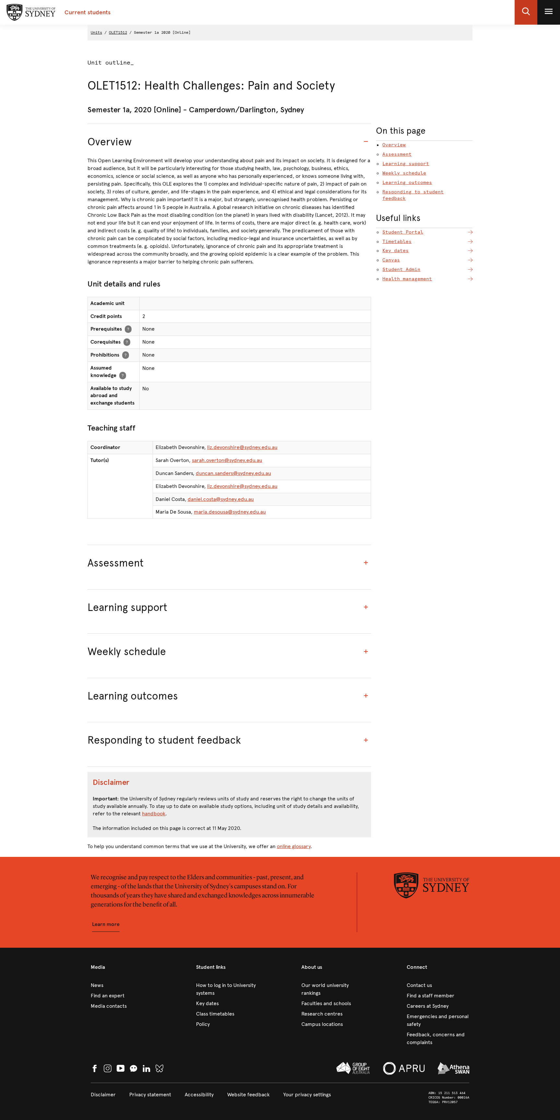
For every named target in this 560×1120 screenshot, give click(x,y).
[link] (122, 985)
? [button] (128, 329)
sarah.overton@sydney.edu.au (227, 460)
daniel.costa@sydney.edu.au (221, 499)
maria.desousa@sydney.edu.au (230, 512)
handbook (153, 813)
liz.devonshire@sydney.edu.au (242, 447)
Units (96, 32)
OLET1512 (118, 32)
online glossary (293, 846)
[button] (526, 12)
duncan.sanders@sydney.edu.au (233, 473)
